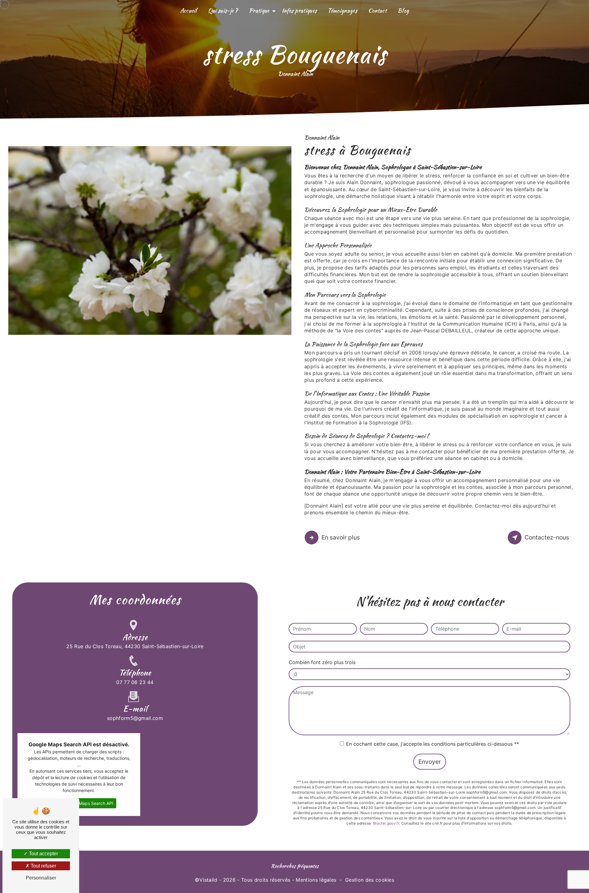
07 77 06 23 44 (134, 682)
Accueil (188, 10)
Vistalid (208, 880)
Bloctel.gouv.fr (386, 823)
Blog (403, 10)
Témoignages (342, 10)
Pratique (259, 10)
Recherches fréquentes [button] (294, 866)
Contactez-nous (547, 537)
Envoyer (429, 761)
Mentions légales (316, 880)
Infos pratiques (299, 10)
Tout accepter (43, 853)
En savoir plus (340, 537)
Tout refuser (42, 865)
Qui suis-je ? (223, 10)
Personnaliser (41, 877)
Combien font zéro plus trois (322, 662)
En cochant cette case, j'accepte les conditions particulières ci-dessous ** (432, 744)
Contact (377, 10)
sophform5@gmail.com (135, 718)
